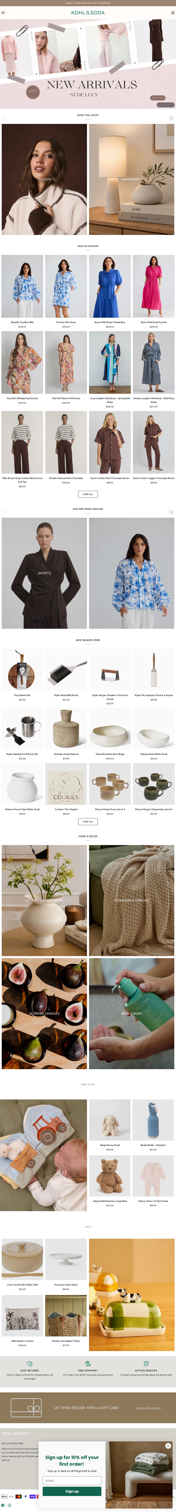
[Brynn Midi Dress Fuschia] (154, 286)
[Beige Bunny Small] (109, 1120)
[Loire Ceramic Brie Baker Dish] (22, 1259)
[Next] (171, 118)
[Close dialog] (168, 1446)
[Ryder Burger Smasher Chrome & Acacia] (110, 670)
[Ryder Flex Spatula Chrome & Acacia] (154, 670)
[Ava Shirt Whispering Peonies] (22, 362)
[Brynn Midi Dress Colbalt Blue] (110, 286)
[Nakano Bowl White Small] (154, 729)
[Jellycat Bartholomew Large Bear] (109, 1176)
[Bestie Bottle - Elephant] (153, 1120)
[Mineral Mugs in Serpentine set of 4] (154, 784)
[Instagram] (9, 1505)
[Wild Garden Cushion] (22, 1315)
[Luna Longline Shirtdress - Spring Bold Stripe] (110, 362)
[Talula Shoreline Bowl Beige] (110, 729)
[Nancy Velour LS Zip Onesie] (153, 1176)
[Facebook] (2, 1505)
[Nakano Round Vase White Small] (22, 784)
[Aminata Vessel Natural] (66, 729)
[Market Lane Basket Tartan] (66, 1315)
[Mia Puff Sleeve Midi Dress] (66, 362)
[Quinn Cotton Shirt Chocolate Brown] (110, 442)
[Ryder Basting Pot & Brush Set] (22, 729)
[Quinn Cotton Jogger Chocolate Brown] (154, 442)
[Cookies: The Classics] (66, 784)
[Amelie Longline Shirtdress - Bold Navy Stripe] (154, 362)
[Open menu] (6, 12)
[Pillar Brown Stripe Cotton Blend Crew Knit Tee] (22, 442)
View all (88, 494)
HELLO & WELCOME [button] (12, 1443)
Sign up (72, 1491)
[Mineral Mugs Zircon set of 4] (110, 784)
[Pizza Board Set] (22, 670)
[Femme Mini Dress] (66, 286)
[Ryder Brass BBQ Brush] (66, 670)
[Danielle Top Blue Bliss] (22, 286)
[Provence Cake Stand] (66, 1259)
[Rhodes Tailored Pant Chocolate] (66, 442)
